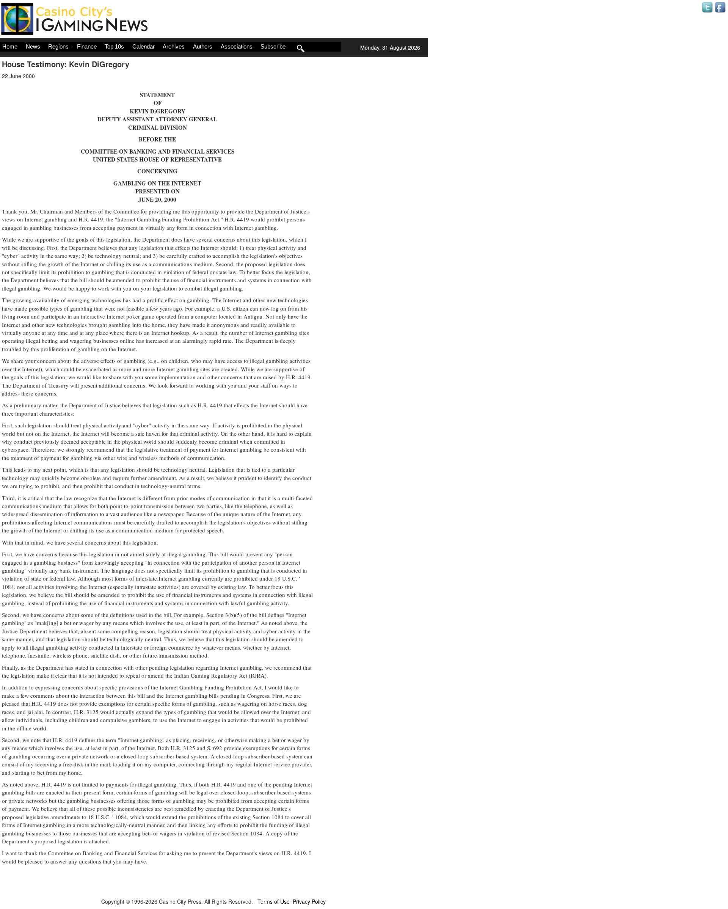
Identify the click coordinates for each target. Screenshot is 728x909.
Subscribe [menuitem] (273, 46)
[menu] (170, 47)
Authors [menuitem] (202, 46)
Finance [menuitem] (87, 46)
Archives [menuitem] (174, 46)
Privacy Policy (309, 901)
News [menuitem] (33, 46)
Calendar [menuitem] (143, 46)
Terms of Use (273, 901)
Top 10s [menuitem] (114, 46)
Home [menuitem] (9, 46)
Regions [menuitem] (58, 46)
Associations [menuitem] (237, 46)
